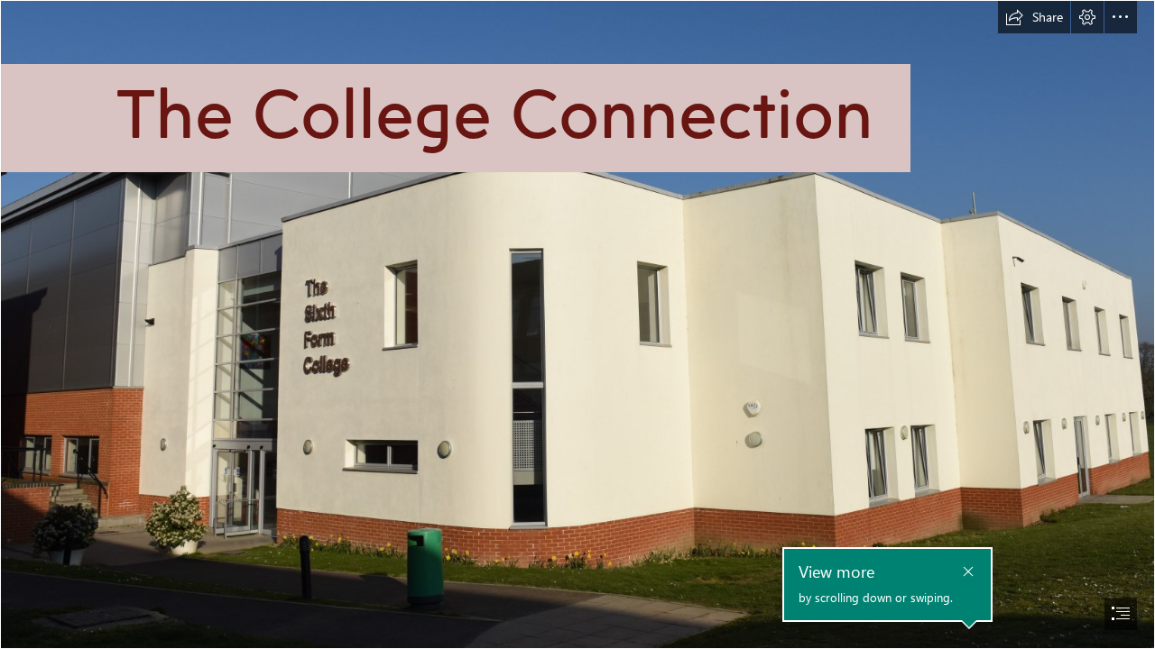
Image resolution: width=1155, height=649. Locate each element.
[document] (577, 324)
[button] (1034, 17)
